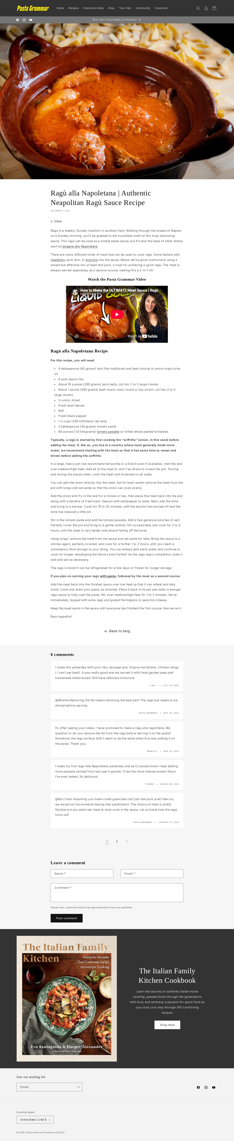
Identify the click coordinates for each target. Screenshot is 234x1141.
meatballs (58, 260)
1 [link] (107, 841)
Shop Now (167, 1025)
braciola (92, 260)
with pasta (108, 576)
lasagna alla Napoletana (79, 246)
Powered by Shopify (54, 1132)
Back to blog (119, 631)
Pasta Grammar (34, 1132)
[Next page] (127, 841)
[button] (198, 8)
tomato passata (108, 431)
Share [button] (58, 221)
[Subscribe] (78, 1087)
